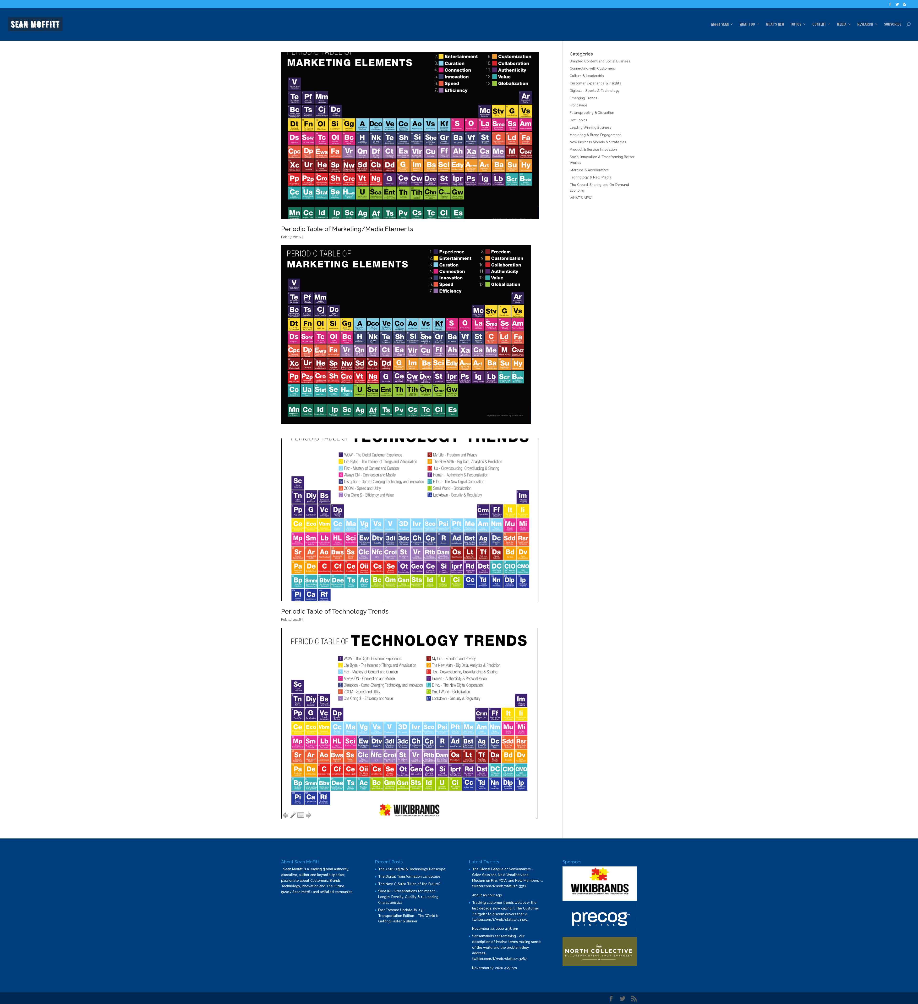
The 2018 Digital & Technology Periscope (411, 869)
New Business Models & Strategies (598, 142)
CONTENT (819, 24)
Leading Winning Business (590, 127)
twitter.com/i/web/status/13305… (500, 919)
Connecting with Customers (592, 68)
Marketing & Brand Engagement (595, 135)
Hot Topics (578, 120)
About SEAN (720, 24)
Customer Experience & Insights (595, 83)
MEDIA (841, 24)
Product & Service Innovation (593, 149)
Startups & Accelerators (589, 170)
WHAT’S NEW (775, 24)
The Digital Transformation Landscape (409, 876)
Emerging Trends (583, 98)
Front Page (578, 105)
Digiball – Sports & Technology (595, 91)
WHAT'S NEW (581, 198)
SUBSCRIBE (892, 24)
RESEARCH (865, 24)
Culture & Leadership (587, 76)
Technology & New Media (590, 177)
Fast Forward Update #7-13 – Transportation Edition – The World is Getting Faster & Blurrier (408, 915)
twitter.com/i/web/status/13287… (500, 959)
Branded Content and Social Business (600, 61)
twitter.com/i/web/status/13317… (500, 886)
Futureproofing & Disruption (592, 113)
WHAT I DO (747, 24)
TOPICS (795, 24)
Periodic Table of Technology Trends (334, 611)
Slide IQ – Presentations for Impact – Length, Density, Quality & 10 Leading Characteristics (408, 896)
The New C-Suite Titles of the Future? (409, 884)
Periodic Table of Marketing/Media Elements (347, 229)
